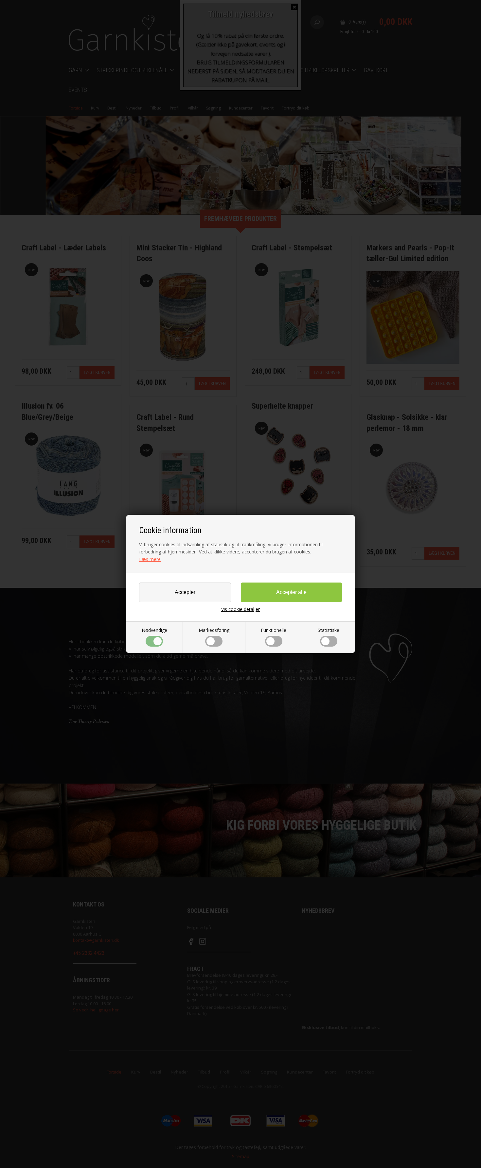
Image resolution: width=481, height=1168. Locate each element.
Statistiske (328, 630)
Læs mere (150, 559)
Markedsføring (214, 630)
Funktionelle (273, 630)
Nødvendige (154, 630)
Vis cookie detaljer (240, 609)
